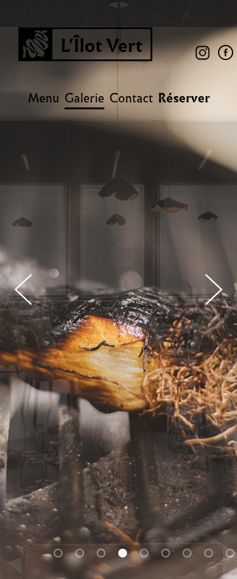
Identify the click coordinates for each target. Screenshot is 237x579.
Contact (131, 97)
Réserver (184, 97)
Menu (43, 97)
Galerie (84, 97)
